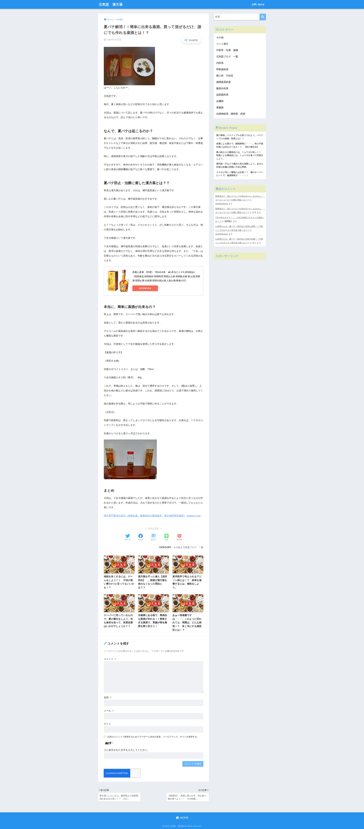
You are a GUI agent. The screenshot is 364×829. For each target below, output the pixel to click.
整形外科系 (222, 88)
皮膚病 (220, 101)
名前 (108, 697)
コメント (110, 659)
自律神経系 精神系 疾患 (230, 113)
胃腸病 (220, 107)
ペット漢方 (222, 44)
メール (109, 710)
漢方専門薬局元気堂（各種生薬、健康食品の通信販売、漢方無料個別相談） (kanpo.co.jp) (152, 515)
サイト (107, 724)
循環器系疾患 (223, 82)
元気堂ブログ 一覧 (193, 547)
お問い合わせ (258, 4)
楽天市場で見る (145, 288)
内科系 (221, 63)
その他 (176, 547)
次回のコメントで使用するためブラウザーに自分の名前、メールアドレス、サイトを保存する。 (153, 736)
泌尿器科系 (222, 94)
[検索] (262, 17)
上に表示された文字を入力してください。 (127, 750)
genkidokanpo (221, 203)
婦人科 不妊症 (224, 75)
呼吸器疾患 (222, 69)
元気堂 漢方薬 (111, 4)
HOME (183, 817)
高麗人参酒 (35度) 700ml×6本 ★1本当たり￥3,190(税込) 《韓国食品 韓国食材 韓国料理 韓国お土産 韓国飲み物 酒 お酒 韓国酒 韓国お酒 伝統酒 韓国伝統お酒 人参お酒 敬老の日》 (166, 276)
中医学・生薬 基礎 (227, 50)
